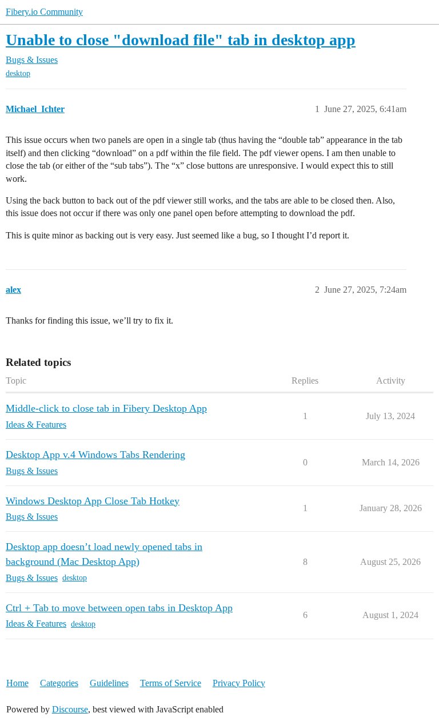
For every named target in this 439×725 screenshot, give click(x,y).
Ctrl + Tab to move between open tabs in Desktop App (119, 608)
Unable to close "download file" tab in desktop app (181, 40)
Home (17, 683)
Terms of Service (170, 683)
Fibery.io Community (44, 12)
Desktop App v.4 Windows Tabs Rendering (95, 454)
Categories (59, 683)
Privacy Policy (239, 683)
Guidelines (109, 683)
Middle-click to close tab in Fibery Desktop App (106, 408)
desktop (18, 73)
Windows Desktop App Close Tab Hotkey (92, 501)
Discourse (70, 709)
